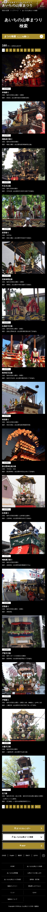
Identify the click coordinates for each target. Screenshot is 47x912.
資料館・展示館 (34, 879)
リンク (12, 892)
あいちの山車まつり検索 (34, 866)
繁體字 (20, 855)
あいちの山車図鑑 (12, 873)
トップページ (14, 10)
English (12, 855)
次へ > (38, 50)
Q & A (34, 892)
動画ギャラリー (12, 886)
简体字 (28, 855)
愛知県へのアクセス (34, 886)
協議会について (12, 899)
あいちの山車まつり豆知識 (12, 879)
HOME (12, 866)
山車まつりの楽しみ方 (34, 873)
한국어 (36, 855)
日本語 (4, 855)
